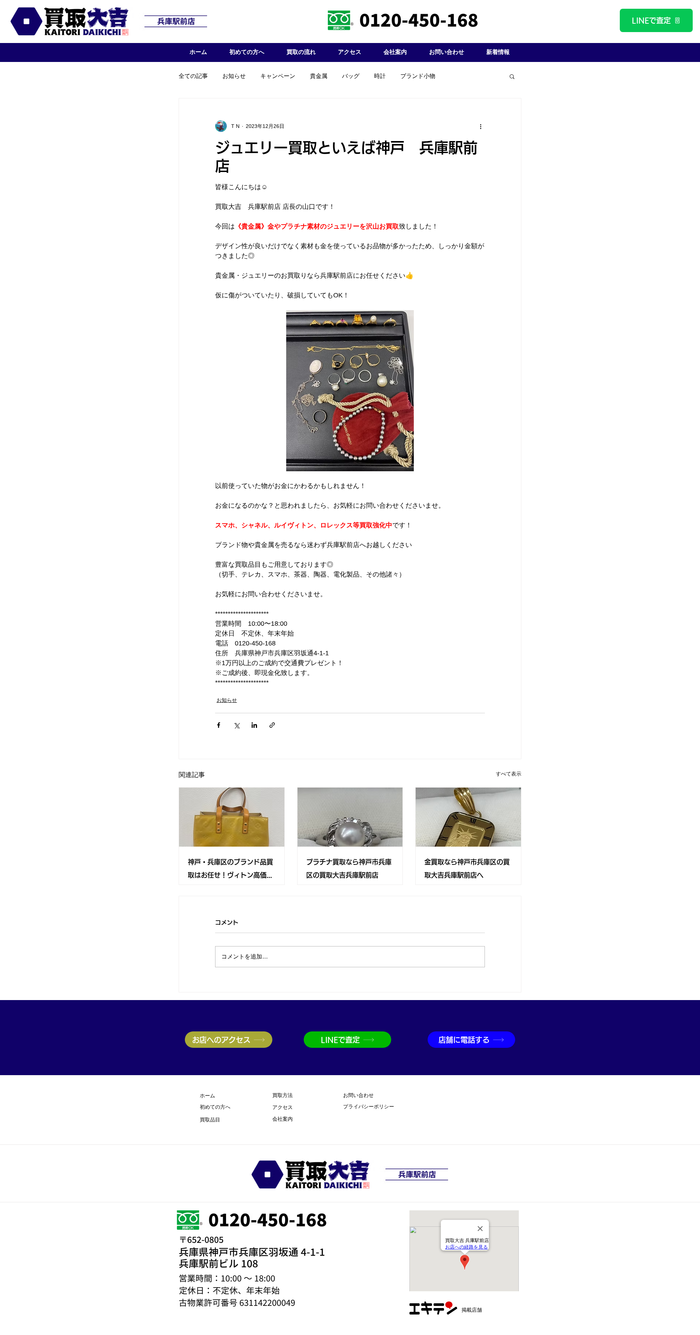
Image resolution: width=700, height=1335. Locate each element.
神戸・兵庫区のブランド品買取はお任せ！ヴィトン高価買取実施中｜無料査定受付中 (230, 870)
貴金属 (318, 76)
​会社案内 (282, 1119)
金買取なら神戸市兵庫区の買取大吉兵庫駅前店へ (467, 868)
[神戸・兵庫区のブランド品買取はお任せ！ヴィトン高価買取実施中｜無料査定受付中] (231, 817)
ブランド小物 (417, 76)
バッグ (350, 76)
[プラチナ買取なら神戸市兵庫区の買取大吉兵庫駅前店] (350, 817)
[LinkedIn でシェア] (254, 725)
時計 (380, 76)
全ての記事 (193, 76)
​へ (215, 1107)
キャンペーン (277, 76)
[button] (512, 76)
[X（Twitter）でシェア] (236, 725)
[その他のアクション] (480, 126)
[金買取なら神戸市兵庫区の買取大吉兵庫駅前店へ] (468, 817)
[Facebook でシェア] (218, 725)
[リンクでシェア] (272, 725)
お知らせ (234, 76)
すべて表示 (508, 774)
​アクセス (282, 1107)
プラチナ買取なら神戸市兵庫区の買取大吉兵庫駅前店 (349, 868)
